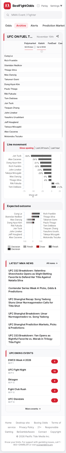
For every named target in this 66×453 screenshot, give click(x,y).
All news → (52, 263)
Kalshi (41, 43)
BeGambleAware (26, 431)
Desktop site (23, 422)
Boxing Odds (41, 422)
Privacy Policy (26, 427)
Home (8, 422)
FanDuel (52, 43)
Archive (21, 25)
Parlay (42, 5)
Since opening (26, 148)
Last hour (55, 148)
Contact (42, 431)
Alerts (34, 25)
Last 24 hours (42, 148)
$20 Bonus (29, 47)
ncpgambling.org (44, 444)
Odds (8, 25)
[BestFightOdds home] (7, 5)
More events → (33, 408)
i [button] (35, 47)
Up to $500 (41, 47)
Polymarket (30, 43)
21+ (39, 427)
